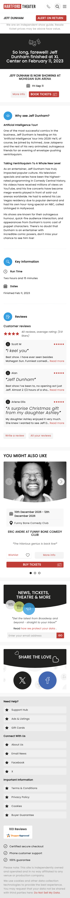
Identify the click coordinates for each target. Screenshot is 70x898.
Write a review (14, 435)
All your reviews (41, 435)
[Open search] (57, 6)
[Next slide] (61, 481)
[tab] (31, 573)
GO (60, 635)
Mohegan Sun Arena (35, 79)
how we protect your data (38, 628)
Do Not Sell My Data (47, 892)
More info (19, 94)
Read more (57, 361)
